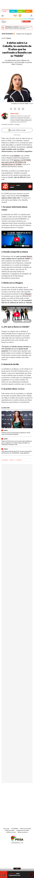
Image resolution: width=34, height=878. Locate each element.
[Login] (31, 15)
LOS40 (4, 11)
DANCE (20, 11)
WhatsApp (19, 108)
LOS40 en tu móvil (11, 832)
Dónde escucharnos (23, 832)
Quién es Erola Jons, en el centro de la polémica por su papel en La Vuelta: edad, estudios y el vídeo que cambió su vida (16, 442)
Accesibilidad (14, 828)
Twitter (15, 108)
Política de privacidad (25, 828)
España (4, 22)
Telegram (23, 108)
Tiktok (9, 792)
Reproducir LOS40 (30, 186)
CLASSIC (12, 11)
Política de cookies (9, 830)
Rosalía (29, 256)
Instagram (6, 792)
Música (9, 38)
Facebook (11, 108)
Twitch (24, 792)
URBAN (28, 11)
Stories (27, 792)
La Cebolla (18, 460)
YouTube (13, 792)
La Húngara (4, 460)
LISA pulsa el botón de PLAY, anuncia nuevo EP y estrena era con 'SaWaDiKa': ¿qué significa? (16, 452)
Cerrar (31, 27)
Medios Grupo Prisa (17, 842)
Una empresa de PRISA (17, 838)
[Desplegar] (17, 868)
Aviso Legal (6, 828)
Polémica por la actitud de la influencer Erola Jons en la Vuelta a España (15, 433)
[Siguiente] (31, 34)
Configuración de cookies (22, 830)
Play (31, 874)
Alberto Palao (14, 113)
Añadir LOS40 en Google (18, 130)
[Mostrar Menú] (2, 16)
